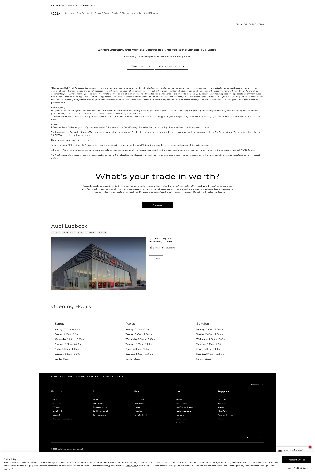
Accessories (180, 415)
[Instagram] (260, 437)
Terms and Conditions (225, 415)
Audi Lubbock (57, 5)
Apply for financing (142, 415)
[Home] (55, 13)
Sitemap (221, 419)
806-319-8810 (116, 376)
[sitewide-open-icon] (266, 5)
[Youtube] (253, 437)
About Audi (222, 403)
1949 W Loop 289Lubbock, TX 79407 (162, 240)
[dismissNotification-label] (310, 447)
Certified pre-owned (100, 411)
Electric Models (57, 411)
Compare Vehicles (99, 415)
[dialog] (157, 464)
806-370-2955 (87, 5)
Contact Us (222, 399)
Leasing (137, 407)
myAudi (179, 399)
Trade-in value (140, 403)
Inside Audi (56, 415)
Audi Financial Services (184, 407)
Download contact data (164, 247)
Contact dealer (140, 399)
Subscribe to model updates (62, 419)
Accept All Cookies (297, 460)
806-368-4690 (91, 376)
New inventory (98, 403)
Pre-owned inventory (100, 407)
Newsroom (221, 407)
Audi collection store (183, 411)
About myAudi (181, 403)
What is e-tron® (57, 403)
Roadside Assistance (183, 423)
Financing (138, 411)
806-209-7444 (256, 24)
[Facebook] (246, 437)
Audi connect (181, 419)
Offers (95, 399)
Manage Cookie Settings (296, 468)
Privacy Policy (132, 465)
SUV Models (56, 407)
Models (54, 399)
